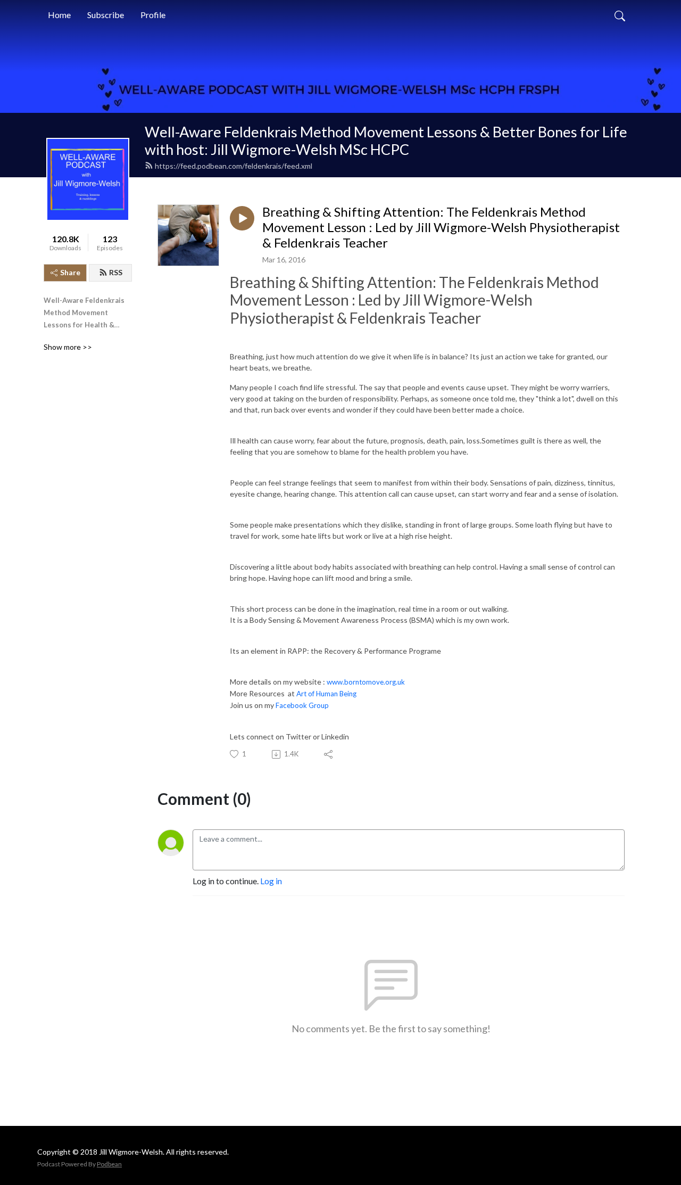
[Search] (619, 15)
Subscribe (105, 15)
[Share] (329, 754)
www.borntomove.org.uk (366, 682)
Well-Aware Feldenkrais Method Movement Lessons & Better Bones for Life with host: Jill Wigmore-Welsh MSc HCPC (386, 140)
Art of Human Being (327, 693)
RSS (115, 272)
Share (70, 272)
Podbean (109, 1164)
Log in (271, 881)
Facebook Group (305, 705)
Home (59, 15)
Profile (152, 15)
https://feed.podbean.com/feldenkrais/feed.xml (233, 165)
